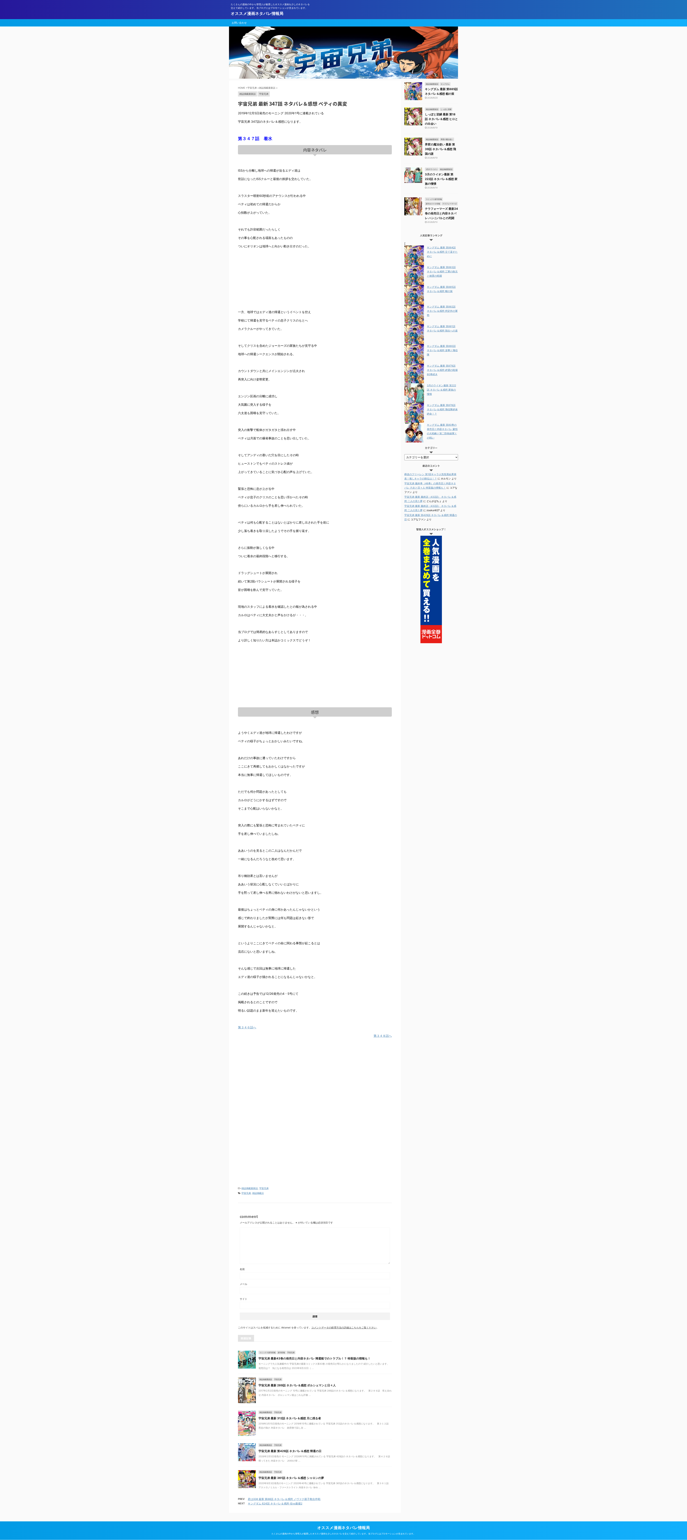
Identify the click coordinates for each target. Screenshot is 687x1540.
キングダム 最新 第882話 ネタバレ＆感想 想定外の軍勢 (442, 311)
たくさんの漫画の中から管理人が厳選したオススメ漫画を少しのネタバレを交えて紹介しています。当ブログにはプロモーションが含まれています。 (343, 1533)
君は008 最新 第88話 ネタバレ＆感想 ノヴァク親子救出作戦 (284, 1499)
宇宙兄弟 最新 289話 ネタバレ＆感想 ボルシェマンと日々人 (297, 1385)
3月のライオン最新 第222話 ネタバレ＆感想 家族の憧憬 (441, 178)
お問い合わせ (239, 22)
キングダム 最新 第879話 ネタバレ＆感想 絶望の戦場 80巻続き (442, 370)
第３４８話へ (383, 1036)
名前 (242, 1269)
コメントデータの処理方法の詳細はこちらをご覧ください (343, 1327)
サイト (243, 1298)
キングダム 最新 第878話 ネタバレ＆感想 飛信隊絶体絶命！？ (442, 409)
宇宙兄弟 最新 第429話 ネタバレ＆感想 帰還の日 (290, 1451)
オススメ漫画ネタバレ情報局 (257, 13)
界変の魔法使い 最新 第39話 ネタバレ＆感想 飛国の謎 (440, 149)
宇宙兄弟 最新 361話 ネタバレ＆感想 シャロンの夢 (291, 1478)
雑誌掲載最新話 (250, 1188)
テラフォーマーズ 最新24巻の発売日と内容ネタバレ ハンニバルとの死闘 (441, 213)
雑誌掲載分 (258, 1193)
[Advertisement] (315, 279)
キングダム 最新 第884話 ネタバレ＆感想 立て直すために (442, 252)
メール (243, 1283)
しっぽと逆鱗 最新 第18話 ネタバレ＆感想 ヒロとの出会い (441, 118)
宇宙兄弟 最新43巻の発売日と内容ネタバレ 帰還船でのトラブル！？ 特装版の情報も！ (315, 1358)
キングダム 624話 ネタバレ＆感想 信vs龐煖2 (275, 1503)
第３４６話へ (247, 1027)
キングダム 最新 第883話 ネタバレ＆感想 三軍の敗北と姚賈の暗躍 (442, 271)
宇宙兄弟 (264, 1188)
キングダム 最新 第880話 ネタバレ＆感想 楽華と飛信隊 (442, 350)
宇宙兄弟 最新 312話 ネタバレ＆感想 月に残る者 (290, 1418)
